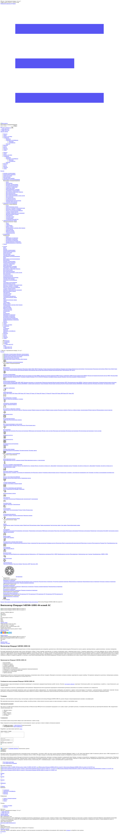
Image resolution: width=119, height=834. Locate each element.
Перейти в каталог (5, 829)
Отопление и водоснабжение (10, 282)
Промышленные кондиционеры (10, 443)
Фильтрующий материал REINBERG (74, 383)
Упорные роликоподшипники (41, 586)
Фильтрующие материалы (9, 381)
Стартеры (90, 554)
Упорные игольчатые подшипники (29, 590)
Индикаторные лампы (35, 525)
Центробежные (57, 368)
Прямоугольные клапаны (52, 410)
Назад (7, 182)
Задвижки (5, 515)
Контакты (5, 145)
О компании (6, 137)
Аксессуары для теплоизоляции (10, 510)
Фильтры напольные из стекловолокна (33, 382)
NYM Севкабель (10, 537)
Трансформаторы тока (112, 543)
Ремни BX (39, 393)
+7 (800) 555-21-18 (5, 130)
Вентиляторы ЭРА (67, 370)
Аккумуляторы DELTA (8, 548)
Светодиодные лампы (55, 525)
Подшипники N (7, 594)
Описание (3, 643)
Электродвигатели (7, 562)
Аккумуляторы (6, 547)
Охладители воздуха (8, 439)
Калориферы (16, 450)
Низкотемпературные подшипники (91, 581)
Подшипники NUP (50, 594)
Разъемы (102, 543)
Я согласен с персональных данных (15, 748)
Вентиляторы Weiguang (47, 370)
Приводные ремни (7, 392)
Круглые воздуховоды (17, 410)
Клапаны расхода (7, 410)
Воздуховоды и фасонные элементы (11, 408)
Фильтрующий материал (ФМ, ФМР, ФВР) (13, 382)
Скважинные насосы (26, 478)
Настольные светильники (72, 530)
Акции (5, 135)
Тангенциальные (89, 368)
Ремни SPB (60, 393)
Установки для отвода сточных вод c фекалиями (83, 465)
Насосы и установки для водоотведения (12, 464)
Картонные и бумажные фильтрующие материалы (104, 382)
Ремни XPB (17, 393)
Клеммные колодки (51, 543)
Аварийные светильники (9, 530)
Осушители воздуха (8, 435)
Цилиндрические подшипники (10, 592)
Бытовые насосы (7, 478)
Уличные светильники (8, 532)
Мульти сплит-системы (47, 430)
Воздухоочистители (8, 414)
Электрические (16, 504)
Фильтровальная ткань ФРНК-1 (75, 382)
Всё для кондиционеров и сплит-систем (12, 424)
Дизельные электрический (9, 498)
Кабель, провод (7, 536)
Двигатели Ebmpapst (8, 563)
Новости (5, 134)
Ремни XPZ (6, 393)
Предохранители (96, 543)
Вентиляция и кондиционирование (11, 258)
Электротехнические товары (10, 299)
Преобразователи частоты (64, 554)
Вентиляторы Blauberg (23, 370)
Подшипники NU (41, 594)
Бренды (5, 147)
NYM (4, 537)
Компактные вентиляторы (78, 368)
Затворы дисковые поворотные (15, 515)
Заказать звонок (4, 131)
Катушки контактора (41, 543)
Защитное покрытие (88, 382)
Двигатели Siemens (17, 563)
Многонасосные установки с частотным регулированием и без (18, 472)
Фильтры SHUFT (17, 376)
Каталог (2, 171)
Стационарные (34, 498)
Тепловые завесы (33, 450)
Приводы (14, 404)
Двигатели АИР (26, 563)
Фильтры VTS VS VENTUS (36, 376)
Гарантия (5, 148)
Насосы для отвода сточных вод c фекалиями (45, 465)
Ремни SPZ (71, 393)
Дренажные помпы (7, 425)
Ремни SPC (65, 393)
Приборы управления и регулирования (12, 487)
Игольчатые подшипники (9, 589)
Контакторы (59, 543)
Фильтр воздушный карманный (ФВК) (50, 375)
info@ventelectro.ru (18, 726)
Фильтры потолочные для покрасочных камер (104, 383)
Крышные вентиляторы (66, 368)
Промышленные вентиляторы (10, 368)
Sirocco (73, 370)
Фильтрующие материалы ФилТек (57, 383)
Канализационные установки (10, 465)
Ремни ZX (28, 393)
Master (106, 368)
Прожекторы (93, 530)
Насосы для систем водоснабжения (11, 476)
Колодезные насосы (16, 478)
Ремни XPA (11, 393)
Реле (106, 543)
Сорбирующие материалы (34, 383)
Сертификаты (12, 142)
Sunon (115, 368)
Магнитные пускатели (86, 543)
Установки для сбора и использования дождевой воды (101, 472)
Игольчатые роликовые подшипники (12, 590)
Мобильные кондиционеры (35, 430)
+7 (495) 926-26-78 (5, 129)
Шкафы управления (19, 489)
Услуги (5, 146)
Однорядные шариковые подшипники (12, 581)
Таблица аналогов (81, 376)
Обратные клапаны (26, 410)
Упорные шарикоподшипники (27, 582)
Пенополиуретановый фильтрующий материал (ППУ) (55, 382)
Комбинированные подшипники (11, 596)
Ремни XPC (23, 393)
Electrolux (40, 368)
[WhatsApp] (7, 633)
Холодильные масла (30, 425)
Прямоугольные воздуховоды (39, 410)
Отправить (3, 749)
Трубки (24, 510)
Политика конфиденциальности (8, 822)
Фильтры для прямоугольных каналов (52, 376)
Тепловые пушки (7, 503)
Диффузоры (6, 419)
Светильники (6, 529)
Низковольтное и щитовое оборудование (12, 541)
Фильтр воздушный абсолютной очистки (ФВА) (99, 375)
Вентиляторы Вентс (57, 370)
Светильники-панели (113, 530)
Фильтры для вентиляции (9, 374)
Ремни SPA (54, 393)
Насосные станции (37, 472)
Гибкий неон (26, 525)
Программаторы (74, 554)
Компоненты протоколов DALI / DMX (48, 554)
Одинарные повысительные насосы (50, 472)
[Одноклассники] (3, 633)
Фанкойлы (5, 445)
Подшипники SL (59, 594)
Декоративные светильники (35, 530)
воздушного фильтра (70, 684)
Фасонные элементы (63, 410)
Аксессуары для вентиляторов (10, 370)
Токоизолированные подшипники (11, 582)
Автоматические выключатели (20, 543)
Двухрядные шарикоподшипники (61, 581)
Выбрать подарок (5, 630)
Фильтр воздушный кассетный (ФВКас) (31, 375)
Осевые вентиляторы (48, 368)
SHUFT (36, 368)
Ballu (33, 368)
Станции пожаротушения (9, 482)
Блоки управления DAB (9, 489)
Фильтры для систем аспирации (69, 376)
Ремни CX (44, 393)
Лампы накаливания (45, 525)
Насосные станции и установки (10, 471)
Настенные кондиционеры (72, 430)
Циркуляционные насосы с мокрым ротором (13, 460)
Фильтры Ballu (114, 375)
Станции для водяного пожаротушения (12, 483)
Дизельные (10, 504)
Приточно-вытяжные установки (15, 399)
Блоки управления (32, 543)
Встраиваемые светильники (22, 530)
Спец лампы (64, 525)
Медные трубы (16, 425)
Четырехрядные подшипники (55, 586)
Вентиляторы (6, 367)
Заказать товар (4, 622)
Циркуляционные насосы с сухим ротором (35, 460)
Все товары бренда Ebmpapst (10, 763)
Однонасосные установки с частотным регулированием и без (73, 472)
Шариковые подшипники (9, 580)
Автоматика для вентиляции (10, 403)
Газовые (5, 504)
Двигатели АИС (34, 563)
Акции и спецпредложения (9, 798)
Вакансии (8, 138)
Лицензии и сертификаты (12, 140)
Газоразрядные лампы (8, 525)
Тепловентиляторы (23, 450)
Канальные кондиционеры (9, 430)
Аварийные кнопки (8, 543)
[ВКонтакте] (1, 633)
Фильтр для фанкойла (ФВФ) (66, 375)
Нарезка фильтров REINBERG (10, 383)
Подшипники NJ (33, 594)
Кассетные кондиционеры (22, 430)
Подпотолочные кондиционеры (86, 430)
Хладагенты (23, 425)
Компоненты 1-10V (34, 554)
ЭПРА (106, 554)
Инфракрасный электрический (23, 498)
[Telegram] (11, 633)
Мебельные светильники (48, 530)
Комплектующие (7, 552)
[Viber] (5, 633)
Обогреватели (6, 497)
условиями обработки (13, 748)
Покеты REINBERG (23, 383)
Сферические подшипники (27, 586)
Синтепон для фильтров (9, 387)
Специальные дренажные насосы (64, 465)
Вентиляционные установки (10, 397)
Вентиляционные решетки (15, 419)
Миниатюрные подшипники (76, 581)
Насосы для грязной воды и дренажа (26, 465)
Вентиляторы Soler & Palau (35, 370)
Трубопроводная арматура (9, 514)
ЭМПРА (103, 554)
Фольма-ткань (29, 510)
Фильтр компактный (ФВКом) (80, 375)
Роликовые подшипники (9, 585)
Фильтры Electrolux (7, 376)
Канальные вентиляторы (99, 368)
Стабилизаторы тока (83, 554)
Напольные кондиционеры (59, 430)
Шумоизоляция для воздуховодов (104, 410)
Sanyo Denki (111, 368)
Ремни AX (33, 393)
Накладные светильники (60, 530)
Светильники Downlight (102, 530)
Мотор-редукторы (7, 558)
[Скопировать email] (12, 128)
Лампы (5, 524)
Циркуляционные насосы (9, 459)
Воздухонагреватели (8, 450)
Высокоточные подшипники (46, 581)
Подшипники (6, 313)
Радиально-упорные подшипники (108, 581)
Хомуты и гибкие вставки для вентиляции (78, 410)
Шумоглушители (92, 410)
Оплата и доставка (7, 136)
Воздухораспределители (9, 418)
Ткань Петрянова (44, 383)
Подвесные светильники (84, 530)
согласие (68, 830)
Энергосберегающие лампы (73, 525)
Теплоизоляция (6, 508)
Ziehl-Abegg (25, 368)
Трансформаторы (97, 554)
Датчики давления (7, 404)
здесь (21, 728)
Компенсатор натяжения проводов (21, 554)
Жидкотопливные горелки (9, 493)
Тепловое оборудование (9, 449)
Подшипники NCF (24, 594)
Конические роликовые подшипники (12, 586)
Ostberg (30, 368)
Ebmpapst (20, 368)
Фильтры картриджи (88, 383)
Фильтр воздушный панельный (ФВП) (12, 375)
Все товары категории (8, 762)
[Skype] (9, 633)
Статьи (5, 150)
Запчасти (5, 399)
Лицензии (11, 141)
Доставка (8, 643)
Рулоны (20, 510)
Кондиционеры (7, 429)
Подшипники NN (15, 594)
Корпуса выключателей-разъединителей (71, 543)
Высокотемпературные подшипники (30, 581)
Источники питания (8, 554)
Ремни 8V (49, 393)
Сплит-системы (97, 430)
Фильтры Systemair (25, 376)
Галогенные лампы (18, 525)
